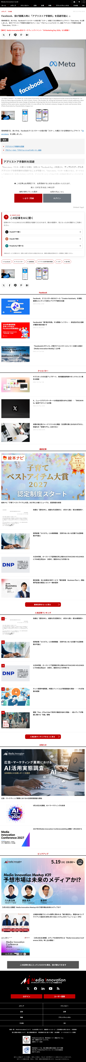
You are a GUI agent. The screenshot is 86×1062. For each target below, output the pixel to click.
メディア (13, 5)
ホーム (4, 5)
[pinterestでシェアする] (21, 35)
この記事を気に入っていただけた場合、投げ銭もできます (43, 964)
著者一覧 (11, 1029)
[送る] (15, 35)
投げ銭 (68, 262)
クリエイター (19, 262)
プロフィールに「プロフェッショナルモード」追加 (23, 150)
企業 (42, 5)
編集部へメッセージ (49, 1029)
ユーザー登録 (59, 996)
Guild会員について (37, 1029)
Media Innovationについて (23, 1029)
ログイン (26, 996)
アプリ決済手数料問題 (46, 262)
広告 (35, 5)
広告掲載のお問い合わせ (63, 1029)
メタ (59, 262)
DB (83, 5)
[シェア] (9, 35)
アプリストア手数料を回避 (14, 146)
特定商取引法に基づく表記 (45, 1032)
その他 (75, 5)
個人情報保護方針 (32, 1032)
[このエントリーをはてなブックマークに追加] (27, 35)
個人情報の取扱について (19, 1032)
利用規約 (74, 1029)
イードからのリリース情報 (68, 1032)
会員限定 (31, 262)
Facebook (7, 262)
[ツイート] (3, 35)
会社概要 (57, 1032)
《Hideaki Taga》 (78, 207)
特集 (49, 5)
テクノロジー (25, 5)
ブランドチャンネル (62, 5)
